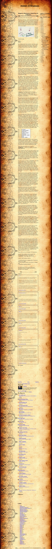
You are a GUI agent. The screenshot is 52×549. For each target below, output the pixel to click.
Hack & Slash (21, 421)
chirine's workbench (22, 441)
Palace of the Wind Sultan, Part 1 (24, 486)
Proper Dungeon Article (44, 40)
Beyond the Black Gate (23, 402)
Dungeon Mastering (22, 438)
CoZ (21, 512)
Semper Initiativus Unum (23, 460)
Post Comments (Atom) (26, 383)
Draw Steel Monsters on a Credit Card (25, 412)
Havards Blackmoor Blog (23, 399)
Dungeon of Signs (22, 457)
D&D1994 (22, 513)
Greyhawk (22, 522)
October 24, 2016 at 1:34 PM (22, 308)
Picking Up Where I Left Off (23, 477)
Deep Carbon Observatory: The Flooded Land (26, 483)
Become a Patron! (42, 14)
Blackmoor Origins (23, 511)
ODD (21, 532)
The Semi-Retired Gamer (23, 405)
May (42, 52)
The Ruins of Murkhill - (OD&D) (24, 415)
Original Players (22, 533)
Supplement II (22, 539)
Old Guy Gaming (22, 444)
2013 (41, 59)
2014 (41, 57)
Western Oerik (22, 543)
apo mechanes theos (22, 454)
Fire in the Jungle (22, 424)
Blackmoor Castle (23, 509)
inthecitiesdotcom (22, 470)
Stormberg (21, 538)
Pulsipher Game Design (23, 427)
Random (21, 535)
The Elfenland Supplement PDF (24, 425)
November (43, 33)
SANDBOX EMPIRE (23, 482)
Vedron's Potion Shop (22, 466)
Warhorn (20, 447)
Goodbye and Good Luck (23, 458)
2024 (41, 21)
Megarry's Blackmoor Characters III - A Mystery (28, 14)
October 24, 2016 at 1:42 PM (22, 327)
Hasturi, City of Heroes (22, 403)
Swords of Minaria (22, 473)
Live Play (21, 529)
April (42, 53)
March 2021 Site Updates (23, 448)
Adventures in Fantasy (23, 507)
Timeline (21, 541)
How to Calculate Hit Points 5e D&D (25, 439)
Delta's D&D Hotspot (22, 435)
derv (19, 275)
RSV (21, 536)
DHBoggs (20, 306)
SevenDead (21, 479)
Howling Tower (21, 463)
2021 (41, 25)
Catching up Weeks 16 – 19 (23, 480)
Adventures (22, 506)
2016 (41, 32)
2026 (41, 18)
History (32, 15)
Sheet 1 (19, 41)
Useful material (21, 455)
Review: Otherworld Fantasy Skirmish (25, 474)
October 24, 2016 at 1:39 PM (22, 320)
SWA (21, 540)
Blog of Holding (21, 411)
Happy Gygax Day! (22, 461)
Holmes (21, 526)
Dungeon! (21, 517)
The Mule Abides (22, 418)
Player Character (35, 15)
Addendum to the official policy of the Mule (26, 419)
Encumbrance (22, 520)
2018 (41, 29)
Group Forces (22, 523)
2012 (41, 60)
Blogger (30, 391)
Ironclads (21, 527)
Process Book (21, 432)
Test (19, 445)
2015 (41, 56)
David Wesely (22, 515)
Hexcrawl (21, 524)
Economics (22, 519)
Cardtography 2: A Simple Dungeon (24, 464)
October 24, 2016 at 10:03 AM (22, 303)
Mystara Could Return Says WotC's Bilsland (26, 400)
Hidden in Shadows (30, 6)
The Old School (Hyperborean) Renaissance (26, 409)
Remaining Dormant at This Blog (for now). (26, 406)
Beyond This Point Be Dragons (25, 508)
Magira (21, 531)
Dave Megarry (28, 15)
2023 (41, 22)
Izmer (21, 528)
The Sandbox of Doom (23, 476)
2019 (41, 28)
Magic (21, 530)
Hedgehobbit (20, 330)
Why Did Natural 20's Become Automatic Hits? (26, 436)
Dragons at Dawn (23, 516)
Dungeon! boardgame (23, 518)
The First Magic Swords (44, 49)
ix (19, 489)
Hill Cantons (21, 408)
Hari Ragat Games (22, 451)
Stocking (21, 537)
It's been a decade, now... (23, 442)
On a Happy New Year (22, 422)
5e (20, 505)
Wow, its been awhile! (22, 467)
